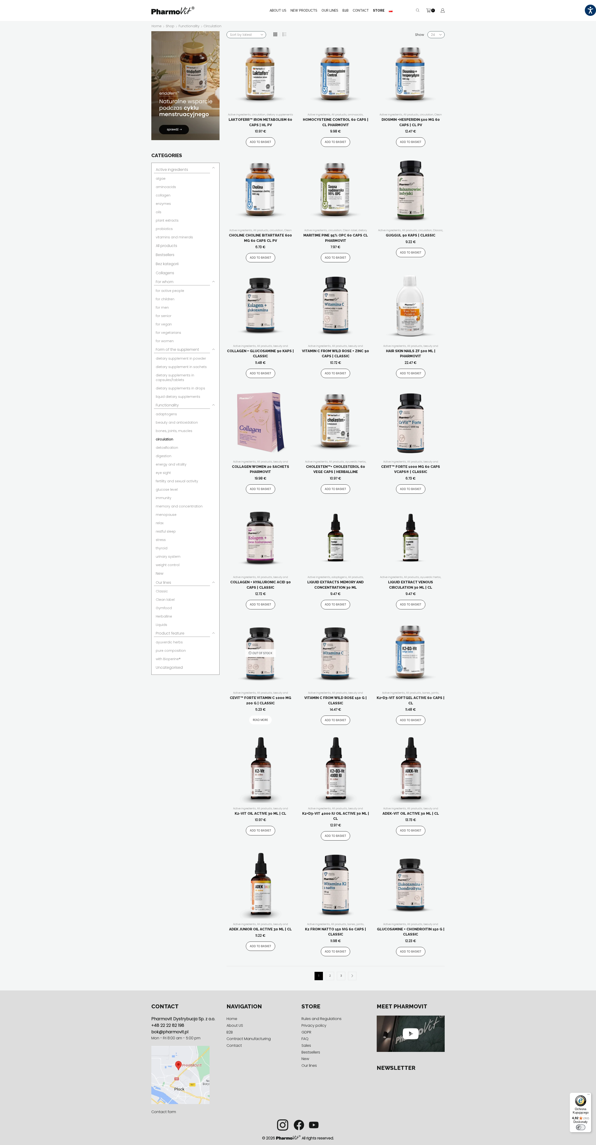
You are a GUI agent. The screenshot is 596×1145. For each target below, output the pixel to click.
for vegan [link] (164, 324)
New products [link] (304, 10)
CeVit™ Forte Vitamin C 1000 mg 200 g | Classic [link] (260, 700)
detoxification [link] (167, 447)
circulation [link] (258, 114)
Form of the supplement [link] (177, 349)
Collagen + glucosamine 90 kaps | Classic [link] (260, 353)
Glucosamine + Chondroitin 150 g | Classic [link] (410, 932)
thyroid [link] (161, 548)
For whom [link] (164, 281)
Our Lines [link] (330, 10)
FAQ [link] (304, 1038)
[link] (590, 10)
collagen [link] (163, 195)
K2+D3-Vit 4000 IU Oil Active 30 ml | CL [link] (335, 816)
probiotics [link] (164, 228)
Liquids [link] (161, 624)
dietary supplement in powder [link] (181, 358)
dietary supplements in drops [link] (180, 388)
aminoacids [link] (355, 114)
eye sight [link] (163, 472)
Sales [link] (306, 1045)
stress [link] (161, 539)
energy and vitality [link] (171, 464)
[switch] (580, 1127)
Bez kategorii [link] (167, 264)
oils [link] (158, 212)
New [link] (159, 573)
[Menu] (588, 1095)
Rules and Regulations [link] (321, 1018)
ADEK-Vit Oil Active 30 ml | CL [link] (411, 813)
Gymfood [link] (164, 608)
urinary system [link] (168, 556)
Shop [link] (170, 26)
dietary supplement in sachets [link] (181, 367)
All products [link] (339, 114)
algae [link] (161, 178)
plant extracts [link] (167, 220)
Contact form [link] (163, 1112)
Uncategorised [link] (169, 667)
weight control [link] (167, 565)
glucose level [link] (167, 489)
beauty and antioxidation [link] (177, 422)
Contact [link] (361, 10)
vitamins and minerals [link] (174, 237)
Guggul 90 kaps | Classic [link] (410, 235)
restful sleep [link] (166, 531)
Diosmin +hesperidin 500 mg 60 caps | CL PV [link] (411, 122)
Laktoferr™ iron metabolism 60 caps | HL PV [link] (260, 122)
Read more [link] (260, 720)
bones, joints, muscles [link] (174, 431)
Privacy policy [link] (313, 1025)
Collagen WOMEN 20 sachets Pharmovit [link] (260, 469)
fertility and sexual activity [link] (177, 481)
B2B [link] (345, 10)
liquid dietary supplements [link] (178, 396)
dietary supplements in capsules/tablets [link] (335, 232)
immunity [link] (163, 498)
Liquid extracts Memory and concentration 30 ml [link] (335, 585)
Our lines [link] (163, 582)
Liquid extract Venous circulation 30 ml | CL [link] (410, 585)
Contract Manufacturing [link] (249, 1038)
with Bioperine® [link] (168, 659)
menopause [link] (166, 514)
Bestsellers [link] (165, 254)
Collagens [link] (165, 273)
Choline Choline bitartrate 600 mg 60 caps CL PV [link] (260, 238)
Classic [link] (438, 230)
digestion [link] (163, 456)
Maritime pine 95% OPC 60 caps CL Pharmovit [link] (335, 238)
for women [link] (165, 341)
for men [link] (162, 307)
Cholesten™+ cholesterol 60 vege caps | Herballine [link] (335, 469)
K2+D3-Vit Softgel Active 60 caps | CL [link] (410, 700)
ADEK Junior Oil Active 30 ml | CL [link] (260, 929)
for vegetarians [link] (168, 332)
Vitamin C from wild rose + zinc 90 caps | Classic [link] (335, 353)
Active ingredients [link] (239, 114)
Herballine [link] (164, 616)
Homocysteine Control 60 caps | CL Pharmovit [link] (335, 122)
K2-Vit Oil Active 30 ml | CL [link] (260, 813)
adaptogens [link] (339, 577)
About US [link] (278, 10)
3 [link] (341, 976)
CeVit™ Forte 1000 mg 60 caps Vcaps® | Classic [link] (410, 469)
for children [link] (165, 299)
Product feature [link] (170, 633)
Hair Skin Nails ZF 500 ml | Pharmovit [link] (410, 353)
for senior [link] (163, 316)
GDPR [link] (306, 1032)
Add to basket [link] (260, 142)
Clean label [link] (350, 230)
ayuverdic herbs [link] (355, 461)
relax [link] (159, 523)
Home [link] (157, 26)
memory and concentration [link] (179, 506)
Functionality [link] (189, 26)
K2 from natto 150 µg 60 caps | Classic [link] (335, 932)
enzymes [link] (163, 203)
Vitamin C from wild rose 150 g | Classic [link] (335, 700)
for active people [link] (170, 290)
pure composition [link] (171, 650)
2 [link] (330, 976)
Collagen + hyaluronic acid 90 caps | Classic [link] (260, 585)
